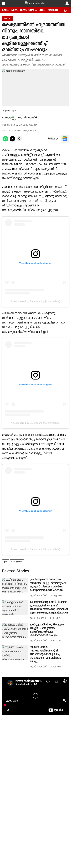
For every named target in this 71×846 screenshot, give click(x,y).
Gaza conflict (16, 561)
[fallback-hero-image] (15, 585)
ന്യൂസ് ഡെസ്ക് (27, 118)
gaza (6, 561)
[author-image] (14, 117)
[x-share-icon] (12, 141)
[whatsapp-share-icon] (5, 141)
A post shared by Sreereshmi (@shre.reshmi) (35, 301)
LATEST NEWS (10, 10)
